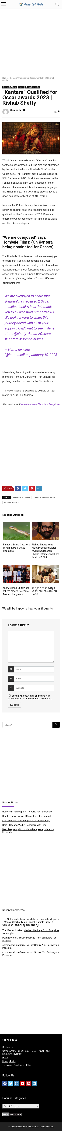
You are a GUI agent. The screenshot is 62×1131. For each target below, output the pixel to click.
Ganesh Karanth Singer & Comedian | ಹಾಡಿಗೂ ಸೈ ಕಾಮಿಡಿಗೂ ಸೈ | (28, 923)
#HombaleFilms (31, 339)
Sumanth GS (17, 110)
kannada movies (11, 502)
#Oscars (44, 334)
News (21, 87)
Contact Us (7, 1047)
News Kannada (32, 87)
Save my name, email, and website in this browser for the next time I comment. (30, 697)
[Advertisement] (31, 41)
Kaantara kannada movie (44, 498)
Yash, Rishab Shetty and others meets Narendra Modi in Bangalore (16, 591)
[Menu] (4, 4)
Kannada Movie (9, 87)
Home (5, 78)
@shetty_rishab (25, 334)
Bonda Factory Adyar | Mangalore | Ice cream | (26, 816)
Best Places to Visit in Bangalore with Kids (24, 825)
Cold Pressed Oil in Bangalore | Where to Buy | (26, 820)
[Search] (57, 4)
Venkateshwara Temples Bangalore (40, 404)
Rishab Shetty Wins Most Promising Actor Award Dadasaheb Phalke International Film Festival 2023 (45, 551)
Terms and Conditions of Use (16, 1065)
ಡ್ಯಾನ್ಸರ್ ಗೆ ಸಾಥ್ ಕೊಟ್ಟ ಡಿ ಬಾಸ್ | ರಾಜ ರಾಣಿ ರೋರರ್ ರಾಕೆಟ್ (44, 591)
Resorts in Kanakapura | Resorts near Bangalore (27, 811)
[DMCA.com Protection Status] (12, 1114)
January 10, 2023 (44, 355)
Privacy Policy (9, 1061)
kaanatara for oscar (21, 498)
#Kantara (12, 339)
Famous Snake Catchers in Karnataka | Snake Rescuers (16, 547)
